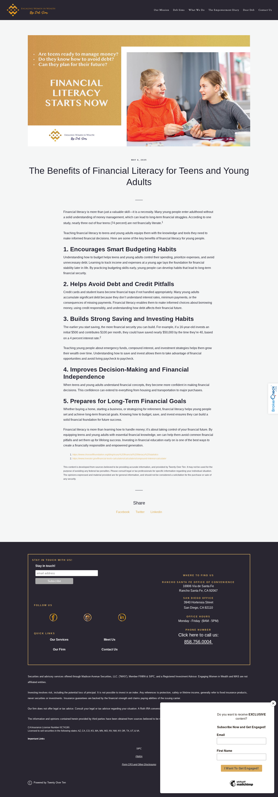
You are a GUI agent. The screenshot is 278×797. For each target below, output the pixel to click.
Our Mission (161, 10)
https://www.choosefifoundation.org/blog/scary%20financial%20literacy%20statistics (115, 454)
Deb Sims (179, 10)
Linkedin (156, 512)
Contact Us (265, 10)
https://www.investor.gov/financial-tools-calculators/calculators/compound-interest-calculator (119, 458)
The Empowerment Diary (223, 10)
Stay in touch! (45, 565)
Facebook (123, 512)
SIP (138, 748)
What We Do (197, 10)
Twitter (140, 512)
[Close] (273, 703)
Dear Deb (249, 10)
